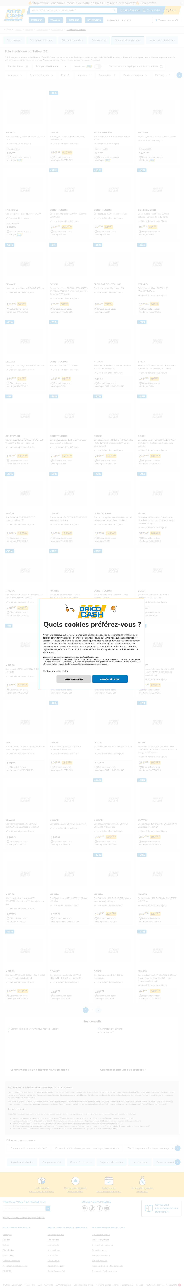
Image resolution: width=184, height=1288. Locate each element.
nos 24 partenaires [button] (78, 634)
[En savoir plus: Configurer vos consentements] (74, 679)
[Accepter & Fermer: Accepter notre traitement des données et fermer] (110, 679)
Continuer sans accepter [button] (55, 669)
